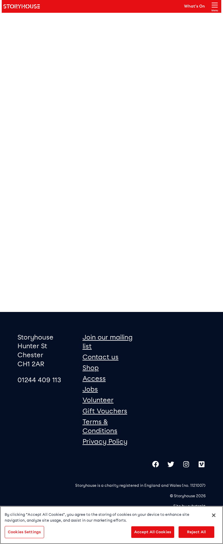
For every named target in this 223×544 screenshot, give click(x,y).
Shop (90, 368)
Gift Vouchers (104, 411)
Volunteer (98, 400)
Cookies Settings (24, 532)
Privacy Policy (104, 441)
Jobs (90, 389)
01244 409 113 (39, 380)
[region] (111, 525)
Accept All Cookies (152, 532)
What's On (194, 6)
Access (94, 378)
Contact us (100, 357)
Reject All (196, 532)
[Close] (213, 515)
